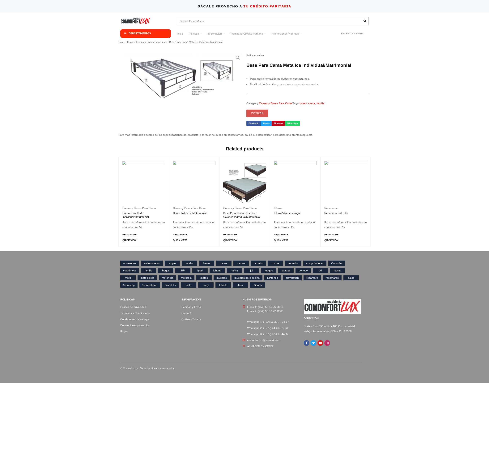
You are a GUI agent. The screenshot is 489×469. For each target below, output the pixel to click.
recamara (312, 277)
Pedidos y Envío (191, 306)
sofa (188, 285)
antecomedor (152, 263)
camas (241, 263)
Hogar (130, 42)
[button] (238, 58)
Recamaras (331, 208)
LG (320, 270)
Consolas (336, 263)
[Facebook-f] (306, 343)
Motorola (186, 277)
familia (320, 103)
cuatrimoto (129, 270)
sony (206, 285)
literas (337, 270)
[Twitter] (313, 343)
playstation (292, 277)
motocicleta (147, 277)
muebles (221, 277)
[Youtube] (320, 343)
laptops (286, 270)
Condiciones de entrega (134, 319)
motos (204, 277)
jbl (251, 270)
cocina (275, 263)
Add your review (255, 55)
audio (189, 263)
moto (128, 277)
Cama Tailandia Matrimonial (189, 213)
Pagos (124, 331)
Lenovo (303, 270)
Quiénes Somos (191, 319)
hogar (165, 270)
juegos (269, 270)
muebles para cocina (247, 277)
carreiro (258, 263)
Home (121, 42)
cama (311, 103)
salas (351, 277)
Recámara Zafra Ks (336, 213)
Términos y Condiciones (135, 313)
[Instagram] (327, 343)
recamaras (332, 277)
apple (172, 263)
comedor (293, 263)
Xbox (240, 285)
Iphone (217, 270)
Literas (278, 208)
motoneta (167, 277)
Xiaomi (257, 285)
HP (183, 270)
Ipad (200, 270)
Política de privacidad (133, 306)
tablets (223, 285)
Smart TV (170, 285)
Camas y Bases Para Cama (151, 42)
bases (303, 103)
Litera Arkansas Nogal (287, 213)
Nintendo (272, 277)
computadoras (315, 263)
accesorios (129, 263)
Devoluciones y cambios (135, 325)
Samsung (129, 285)
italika (234, 270)
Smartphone (149, 285)
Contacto (186, 313)
